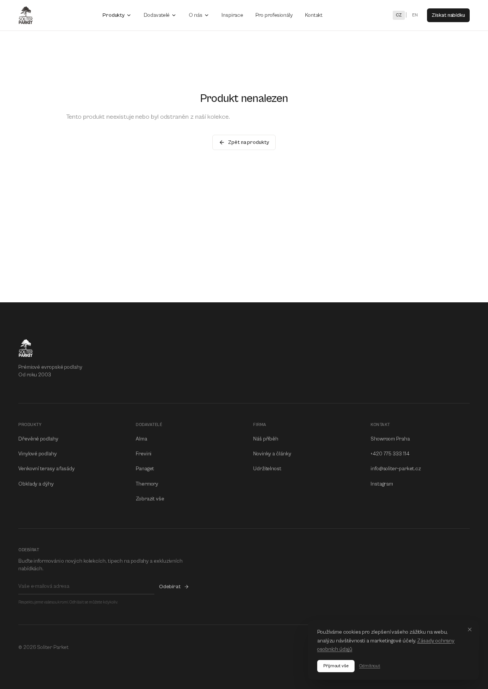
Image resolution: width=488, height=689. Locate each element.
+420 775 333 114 (390, 454)
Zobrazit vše (150, 499)
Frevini (143, 454)
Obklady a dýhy (36, 484)
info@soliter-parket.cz (396, 469)
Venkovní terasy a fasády (46, 469)
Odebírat (170, 587)
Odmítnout (369, 665)
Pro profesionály (274, 15)
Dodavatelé (157, 15)
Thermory (147, 484)
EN (415, 15)
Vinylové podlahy (37, 454)
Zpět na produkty (248, 142)
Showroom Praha (390, 439)
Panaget (145, 469)
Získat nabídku (448, 15)
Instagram (382, 484)
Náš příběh (265, 439)
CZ (399, 15)
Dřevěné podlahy (38, 439)
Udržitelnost (267, 469)
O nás (195, 15)
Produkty (114, 15)
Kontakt (314, 15)
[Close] (469, 629)
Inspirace (232, 15)
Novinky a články (272, 454)
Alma (141, 439)
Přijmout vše (335, 665)
